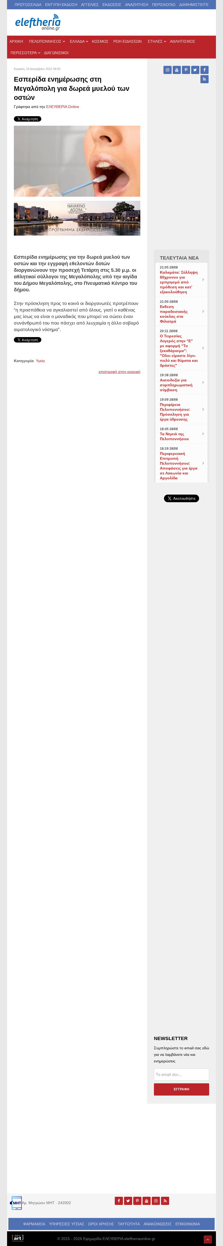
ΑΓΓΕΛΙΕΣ (90, 4)
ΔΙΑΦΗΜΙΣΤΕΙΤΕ (194, 4)
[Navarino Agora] (77, 217)
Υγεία (40, 361)
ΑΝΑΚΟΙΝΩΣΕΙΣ (158, 1224)
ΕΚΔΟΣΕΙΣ (112, 4)
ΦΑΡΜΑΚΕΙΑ (34, 1224)
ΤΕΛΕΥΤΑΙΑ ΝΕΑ (179, 258)
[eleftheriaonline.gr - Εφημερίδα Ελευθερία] (38, 22)
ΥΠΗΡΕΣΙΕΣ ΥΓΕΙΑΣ (66, 1224)
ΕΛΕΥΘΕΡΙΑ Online (62, 106)
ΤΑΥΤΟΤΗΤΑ (129, 1224)
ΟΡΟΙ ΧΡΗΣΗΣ (101, 1224)
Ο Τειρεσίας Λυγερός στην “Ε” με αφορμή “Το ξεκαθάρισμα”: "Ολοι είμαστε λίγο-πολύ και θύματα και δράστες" (179, 351)
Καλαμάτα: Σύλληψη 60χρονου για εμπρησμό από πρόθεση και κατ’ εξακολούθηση (179, 282)
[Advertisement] (181, 679)
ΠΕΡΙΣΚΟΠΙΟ (163, 4)
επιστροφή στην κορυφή (119, 371)
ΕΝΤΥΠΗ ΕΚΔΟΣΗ (61, 4)
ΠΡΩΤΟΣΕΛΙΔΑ (28, 4)
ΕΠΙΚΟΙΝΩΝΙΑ (187, 1224)
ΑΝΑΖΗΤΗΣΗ (136, 4)
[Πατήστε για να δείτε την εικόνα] (77, 161)
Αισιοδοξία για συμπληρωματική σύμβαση (176, 385)
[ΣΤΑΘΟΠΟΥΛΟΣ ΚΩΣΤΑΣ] (17, 1237)
